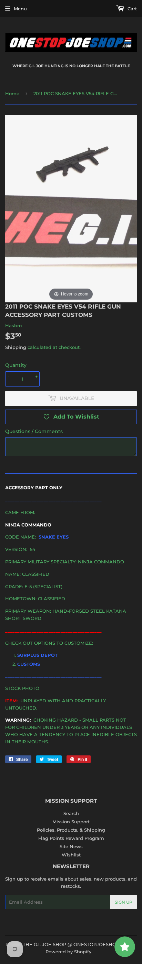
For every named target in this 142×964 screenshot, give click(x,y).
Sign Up (123, 902)
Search (71, 813)
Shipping (15, 347)
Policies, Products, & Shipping (71, 830)
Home (12, 93)
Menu (20, 8)
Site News (71, 846)
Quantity (16, 365)
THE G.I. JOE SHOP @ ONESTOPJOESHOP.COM (77, 944)
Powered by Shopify (68, 951)
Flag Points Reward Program (71, 838)
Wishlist (71, 854)
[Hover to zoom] (71, 208)
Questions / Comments (34, 431)
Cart (131, 8)
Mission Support (71, 821)
